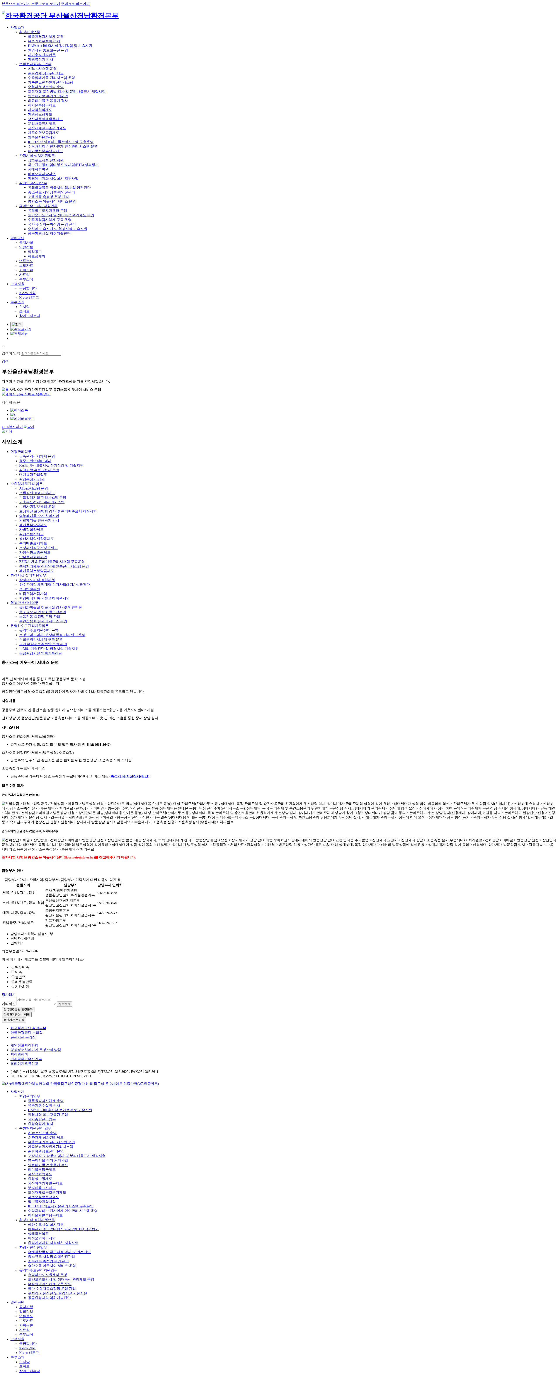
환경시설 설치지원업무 (37, 155)
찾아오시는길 (29, 316)
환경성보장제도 (40, 114)
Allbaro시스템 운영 (42, 68)
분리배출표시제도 (42, 123)
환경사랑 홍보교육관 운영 (48, 50)
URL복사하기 (12, 427)
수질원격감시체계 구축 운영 (49, 220)
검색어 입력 (11, 353)
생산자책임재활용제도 (45, 119)
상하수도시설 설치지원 (46, 160)
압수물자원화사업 (42, 137)
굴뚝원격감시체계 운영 (46, 36)
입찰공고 (35, 252)
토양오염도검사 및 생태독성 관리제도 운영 (61, 215)
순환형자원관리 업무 (35, 64)
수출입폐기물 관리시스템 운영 (51, 78)
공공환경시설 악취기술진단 (49, 233)
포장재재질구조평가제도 (47, 128)
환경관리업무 (29, 32)
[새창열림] (80, 1083)
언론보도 (26, 261)
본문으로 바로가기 (16, 4)
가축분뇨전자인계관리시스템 (50, 82)
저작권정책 (19, 1054)
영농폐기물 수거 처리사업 (48, 96)
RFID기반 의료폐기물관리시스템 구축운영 (61, 142)
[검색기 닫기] (3, 346)
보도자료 (26, 265)
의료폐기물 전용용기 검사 (48, 100)
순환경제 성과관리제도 (46, 73)
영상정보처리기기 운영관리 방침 (35, 1050)
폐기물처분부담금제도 (45, 151)
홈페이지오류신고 (24, 1063)
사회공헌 (26, 270)
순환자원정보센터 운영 (46, 87)
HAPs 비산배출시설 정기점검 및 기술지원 (60, 46)
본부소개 (17, 302)
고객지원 (17, 284)
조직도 (24, 311)
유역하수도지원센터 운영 (47, 210)
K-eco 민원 (27, 293)
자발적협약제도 (40, 110)
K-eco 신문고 (29, 297)
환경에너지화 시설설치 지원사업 (53, 178)
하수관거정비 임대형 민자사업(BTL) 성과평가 (63, 165)
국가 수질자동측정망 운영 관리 (52, 224)
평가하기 (9, 994)
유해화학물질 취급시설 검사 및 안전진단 (59, 187)
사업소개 (17, 27)
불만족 (20, 977)
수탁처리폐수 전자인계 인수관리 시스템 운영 (63, 146)
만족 (18, 972)
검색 (5, 361)
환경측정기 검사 (40, 59)
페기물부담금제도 (42, 105)
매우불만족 (23, 982)
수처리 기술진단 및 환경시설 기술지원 (57, 229)
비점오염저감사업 (42, 174)
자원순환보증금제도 (43, 133)
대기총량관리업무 (42, 55)
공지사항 (26, 242)
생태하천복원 (38, 169)
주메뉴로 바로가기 (75, 4)
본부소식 (26, 279)
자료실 (24, 274)
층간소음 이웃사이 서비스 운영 (52, 201)
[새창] (19, 410)
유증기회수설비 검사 (44, 41)
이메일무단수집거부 (26, 1059)
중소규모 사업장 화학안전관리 (51, 192)
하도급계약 (36, 256)
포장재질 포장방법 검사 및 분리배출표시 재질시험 (66, 91)
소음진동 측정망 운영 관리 (48, 197)
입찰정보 (26, 247)
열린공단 (17, 238)
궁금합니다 (28, 288)
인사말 (24, 307)
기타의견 (22, 986)
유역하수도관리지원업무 (38, 206)
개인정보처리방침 (24, 1045)
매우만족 (22, 967)
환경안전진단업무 (33, 183)
